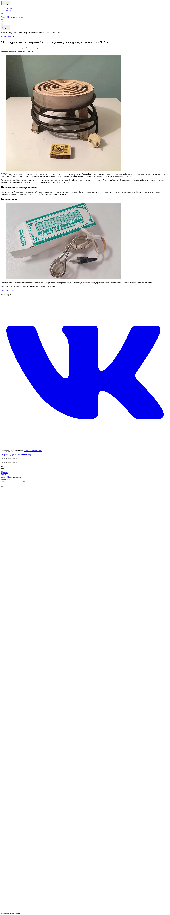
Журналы (9, 8)
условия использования (33, 451)
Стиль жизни (11, 36)
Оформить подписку (14, 17)
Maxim (3, 36)
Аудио (8, 10)
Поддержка (11, 455)
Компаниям (21, 455)
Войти (3, 17)
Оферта (4, 455)
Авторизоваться (7, 291)
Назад (6, 4)
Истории (29, 455)
